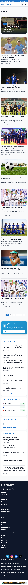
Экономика (4, 497)
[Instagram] (11, 556)
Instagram (4, 540)
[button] (22, 4)
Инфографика (4, 1)
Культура (4, 504)
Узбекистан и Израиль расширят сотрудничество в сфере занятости (12, 354)
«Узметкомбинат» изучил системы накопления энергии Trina (12, 374)
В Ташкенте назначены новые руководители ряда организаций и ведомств (12, 460)
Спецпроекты (12, 1)
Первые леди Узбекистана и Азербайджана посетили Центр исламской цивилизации (11, 439)
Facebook (4, 542)
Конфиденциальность (7, 524)
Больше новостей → (8, 393)
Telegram (4, 538)
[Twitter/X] (20, 556)
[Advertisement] (14, 583)
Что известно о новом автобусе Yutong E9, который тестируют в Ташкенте (13, 453)
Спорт (3, 506)
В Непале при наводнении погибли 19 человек (13, 381)
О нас (3, 520)
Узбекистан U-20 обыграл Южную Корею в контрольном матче (14, 446)
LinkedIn (3, 547)
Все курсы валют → (8, 413)
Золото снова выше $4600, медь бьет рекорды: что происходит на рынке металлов (13, 347)
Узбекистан (4, 494)
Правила (3, 522)
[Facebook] (16, 556)
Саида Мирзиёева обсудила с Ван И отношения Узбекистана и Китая (13, 387)
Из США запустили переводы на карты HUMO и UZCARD (13, 368)
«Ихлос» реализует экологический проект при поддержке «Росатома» (13, 361)
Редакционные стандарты (9, 532)
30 (20, 315)
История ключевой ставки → (10, 427)
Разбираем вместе (22, 1)
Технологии (4, 502)
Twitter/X (4, 545)
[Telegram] (7, 556)
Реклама (3, 529)
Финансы (4, 499)
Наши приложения (6, 527)
